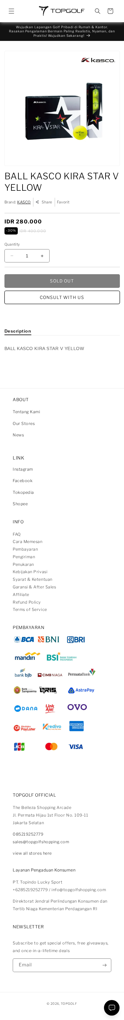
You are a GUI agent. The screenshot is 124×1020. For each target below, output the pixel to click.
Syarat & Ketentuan (32, 579)
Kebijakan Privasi (30, 571)
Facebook (22, 480)
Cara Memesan (27, 541)
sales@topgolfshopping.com (41, 841)
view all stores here (32, 853)
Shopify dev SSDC (68, 1008)
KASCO (24, 202)
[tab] (17, 331)
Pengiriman (24, 556)
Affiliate (21, 594)
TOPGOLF (69, 1003)
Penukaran (23, 564)
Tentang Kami (26, 411)
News (18, 435)
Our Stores (24, 423)
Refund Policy (27, 602)
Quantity (12, 244)
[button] (11, 11)
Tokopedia (23, 492)
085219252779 (28, 834)
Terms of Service (30, 609)
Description (17, 331)
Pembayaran (25, 549)
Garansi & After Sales (34, 587)
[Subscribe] (104, 965)
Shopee (20, 503)
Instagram (23, 469)
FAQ (17, 534)
